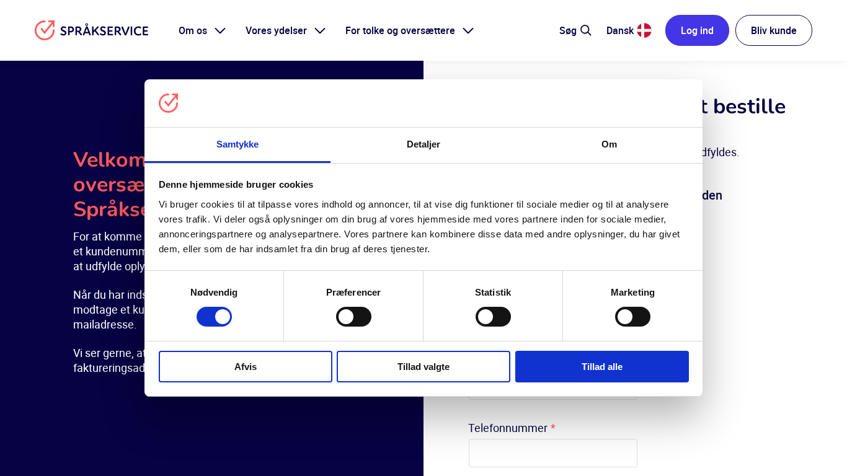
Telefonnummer (512, 427)
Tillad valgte (423, 366)
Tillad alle (602, 366)
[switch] (353, 317)
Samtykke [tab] (237, 144)
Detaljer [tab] (424, 144)
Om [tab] (609, 144)
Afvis (245, 366)
